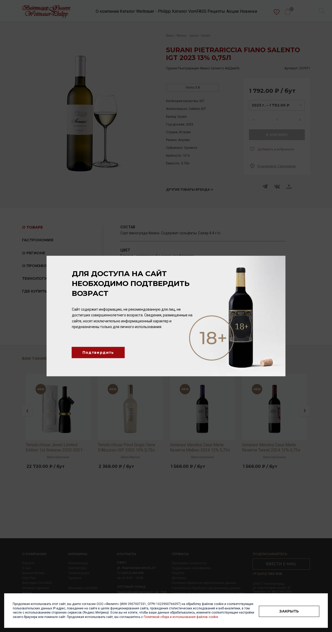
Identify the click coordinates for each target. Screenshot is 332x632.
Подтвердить (98, 352)
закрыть (289, 611)
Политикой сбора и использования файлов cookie (181, 617)
